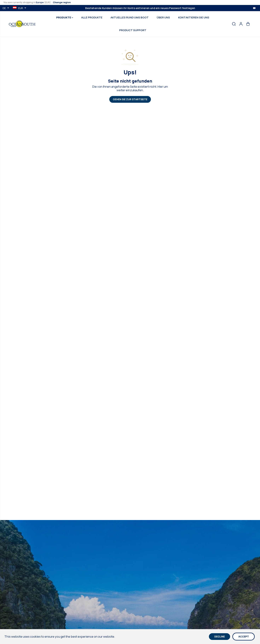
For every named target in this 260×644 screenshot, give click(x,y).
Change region (62, 2)
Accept (243, 636)
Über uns (163, 17)
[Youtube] (254, 8)
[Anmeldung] (241, 24)
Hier (160, 86)
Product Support (132, 30)
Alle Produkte (91, 17)
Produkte (64, 17)
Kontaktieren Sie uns (193, 17)
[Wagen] (248, 24)
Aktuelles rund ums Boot (130, 17)
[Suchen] (234, 24)
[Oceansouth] (22, 24)
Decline (219, 636)
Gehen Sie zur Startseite (130, 99)
